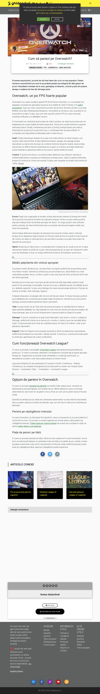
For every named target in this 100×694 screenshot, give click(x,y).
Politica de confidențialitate (50, 13)
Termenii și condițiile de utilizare (50, 10)
